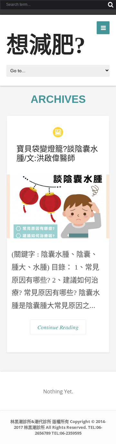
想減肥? (45, 45)
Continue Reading (58, 327)
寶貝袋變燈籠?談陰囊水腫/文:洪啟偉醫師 (57, 153)
